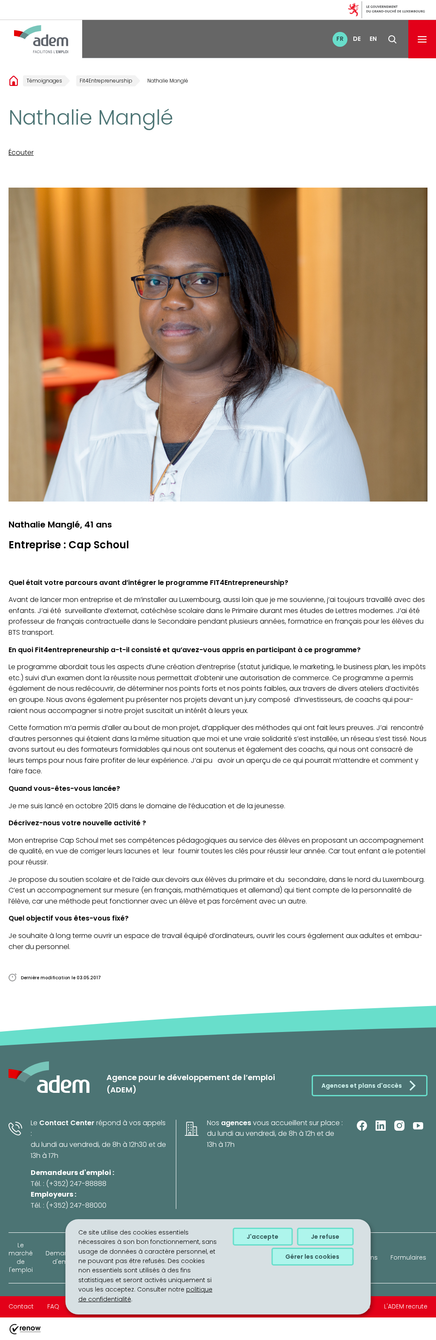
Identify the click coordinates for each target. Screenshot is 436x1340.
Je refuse (325, 1236)
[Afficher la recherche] (392, 39)
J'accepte (262, 1236)
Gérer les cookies (312, 1256)
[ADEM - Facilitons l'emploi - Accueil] (41, 39)
